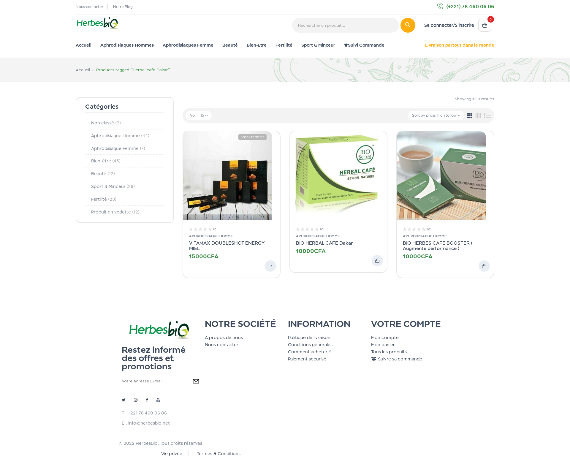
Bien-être (106, 160)
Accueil (83, 69)
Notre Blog (123, 6)
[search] (407, 25)
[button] (484, 25)
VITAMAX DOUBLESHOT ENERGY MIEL (226, 245)
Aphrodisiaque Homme (120, 135)
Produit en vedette (115, 211)
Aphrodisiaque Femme (118, 148)
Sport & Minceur (113, 186)
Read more (270, 266)
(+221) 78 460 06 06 (470, 7)
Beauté (103, 173)
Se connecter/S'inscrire (449, 25)
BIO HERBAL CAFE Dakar (324, 243)
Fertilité (103, 199)
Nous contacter (89, 6)
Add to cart (377, 260)
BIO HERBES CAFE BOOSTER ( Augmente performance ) (438, 245)
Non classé (106, 122)
